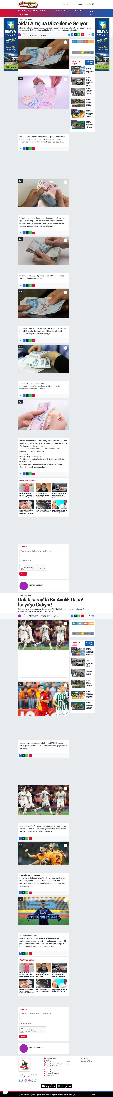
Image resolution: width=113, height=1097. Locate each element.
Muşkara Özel (38, 11)
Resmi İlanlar (79, 11)
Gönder (23, 574)
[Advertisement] (50, 121)
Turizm (46, 11)
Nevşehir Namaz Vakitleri (54, 1064)
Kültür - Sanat (63, 11)
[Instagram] (25, 1080)
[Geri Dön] (5, 1091)
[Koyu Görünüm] (92, 11)
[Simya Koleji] (11, 44)
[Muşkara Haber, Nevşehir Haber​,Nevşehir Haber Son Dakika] (28, 4)
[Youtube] (29, 1080)
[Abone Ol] (92, 34)
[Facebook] (19, 1080)
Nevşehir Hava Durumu (53, 1062)
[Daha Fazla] (82, 34)
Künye (67, 1064)
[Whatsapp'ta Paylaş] (78, 34)
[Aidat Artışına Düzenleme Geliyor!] (43, 54)
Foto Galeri (22, 19)
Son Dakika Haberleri (53, 1074)
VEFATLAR (27, 14)
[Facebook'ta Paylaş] (72, 34)
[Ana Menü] (90, 15)
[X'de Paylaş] (75, 34)
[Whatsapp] (35, 1080)
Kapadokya (28, 11)
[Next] (32, 1080)
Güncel (20, 11)
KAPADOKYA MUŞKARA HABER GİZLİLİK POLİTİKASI (86, 1060)
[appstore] (49, 1086)
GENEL (30, 19)
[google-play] (64, 1086)
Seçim (21, 14)
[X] (22, 1080)
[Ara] (90, 11)
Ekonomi (54, 11)
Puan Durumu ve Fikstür (54, 1070)
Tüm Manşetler (51, 1072)
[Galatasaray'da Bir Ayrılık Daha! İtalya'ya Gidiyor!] (43, 635)
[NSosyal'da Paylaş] (69, 34)
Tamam (93, 1094)
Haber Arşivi (50, 1076)
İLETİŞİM (68, 1062)
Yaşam (71, 11)
